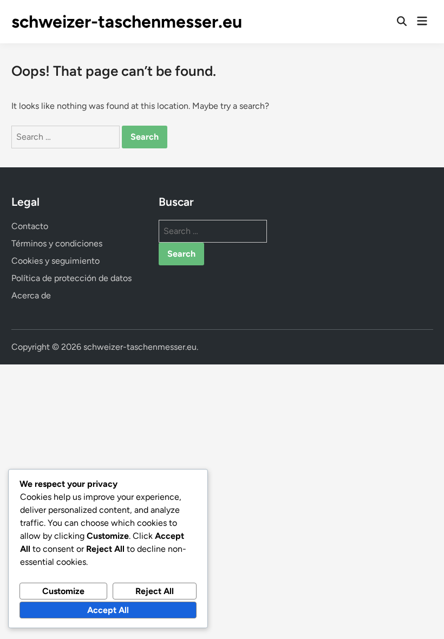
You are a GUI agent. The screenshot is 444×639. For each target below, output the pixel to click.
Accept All (108, 610)
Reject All (154, 591)
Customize (63, 591)
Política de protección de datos (71, 278)
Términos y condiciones (56, 243)
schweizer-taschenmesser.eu (126, 21)
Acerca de (31, 295)
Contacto (29, 226)
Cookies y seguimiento (55, 261)
